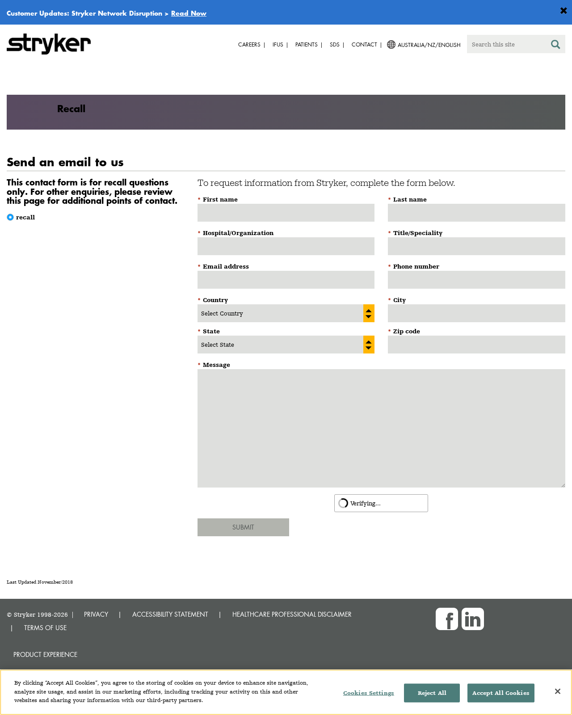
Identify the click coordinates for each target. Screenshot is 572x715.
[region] (286, 692)
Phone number (416, 266)
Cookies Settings (368, 693)
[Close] (558, 691)
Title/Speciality (417, 232)
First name (220, 199)
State (211, 331)
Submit (243, 527)
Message (216, 364)
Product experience (45, 654)
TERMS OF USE (45, 627)
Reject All (432, 693)
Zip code (406, 331)
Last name (410, 199)
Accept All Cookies (500, 693)
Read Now (188, 12)
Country (215, 299)
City (399, 299)
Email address (226, 266)
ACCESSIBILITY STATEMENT (170, 614)
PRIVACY (96, 614)
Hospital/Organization (238, 232)
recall (25, 217)
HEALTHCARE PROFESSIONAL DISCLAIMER (292, 614)
